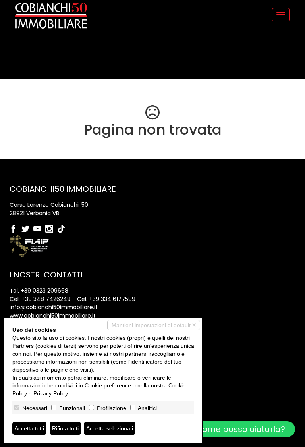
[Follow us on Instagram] (51, 229)
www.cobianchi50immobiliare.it (53, 316)
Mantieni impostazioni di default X (154, 325)
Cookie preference (108, 385)
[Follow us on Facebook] (15, 229)
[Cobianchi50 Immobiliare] (51, 15)
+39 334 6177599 (112, 299)
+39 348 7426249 (46, 299)
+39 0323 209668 (44, 291)
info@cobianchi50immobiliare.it (54, 307)
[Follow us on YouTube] (39, 229)
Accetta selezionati (109, 428)
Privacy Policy (50, 393)
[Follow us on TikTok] (63, 229)
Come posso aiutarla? (239, 429)
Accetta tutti (29, 428)
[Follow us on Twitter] (27, 229)
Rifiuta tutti (65, 428)
